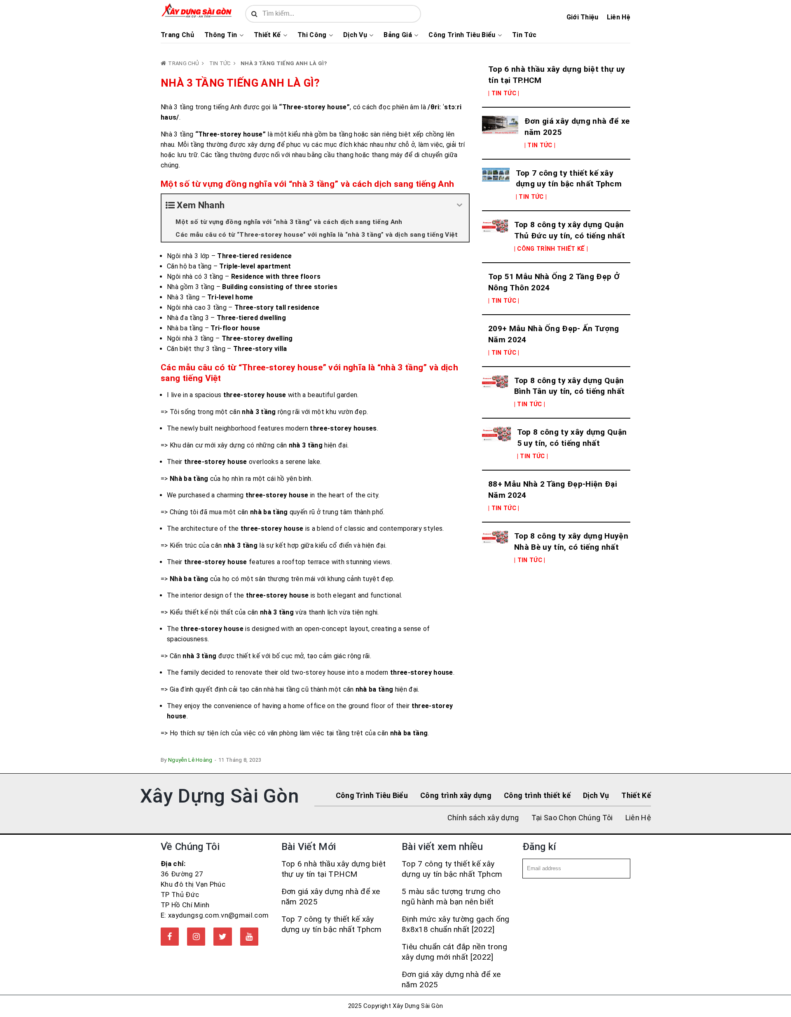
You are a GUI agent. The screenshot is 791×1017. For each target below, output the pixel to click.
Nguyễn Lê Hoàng (190, 760)
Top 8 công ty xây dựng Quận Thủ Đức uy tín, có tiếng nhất (569, 230)
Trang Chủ (177, 35)
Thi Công (312, 35)
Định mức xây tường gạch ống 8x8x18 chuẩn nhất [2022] (456, 924)
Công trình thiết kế (537, 795)
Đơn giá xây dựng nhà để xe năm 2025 (577, 126)
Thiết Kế (267, 35)
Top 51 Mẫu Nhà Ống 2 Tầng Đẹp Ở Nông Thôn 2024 (554, 282)
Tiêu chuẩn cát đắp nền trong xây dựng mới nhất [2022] (454, 952)
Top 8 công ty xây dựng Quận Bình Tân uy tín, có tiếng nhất (569, 386)
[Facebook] (170, 937)
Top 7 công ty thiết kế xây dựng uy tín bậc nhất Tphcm (569, 178)
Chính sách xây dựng (483, 817)
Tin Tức (524, 35)
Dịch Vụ (355, 35)
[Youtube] (249, 937)
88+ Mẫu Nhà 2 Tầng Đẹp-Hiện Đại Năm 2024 (552, 489)
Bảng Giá (398, 35)
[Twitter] (222, 937)
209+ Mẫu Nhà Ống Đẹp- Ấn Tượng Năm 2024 (553, 334)
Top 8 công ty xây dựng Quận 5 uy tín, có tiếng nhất (572, 437)
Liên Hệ (618, 17)
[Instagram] (196, 937)
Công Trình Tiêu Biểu (461, 35)
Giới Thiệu (582, 17)
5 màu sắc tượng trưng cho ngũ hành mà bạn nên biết (451, 896)
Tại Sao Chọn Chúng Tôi (572, 817)
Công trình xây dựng (455, 795)
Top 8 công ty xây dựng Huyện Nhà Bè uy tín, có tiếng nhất (571, 541)
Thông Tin (220, 35)
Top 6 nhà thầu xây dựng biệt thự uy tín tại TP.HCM (556, 74)
